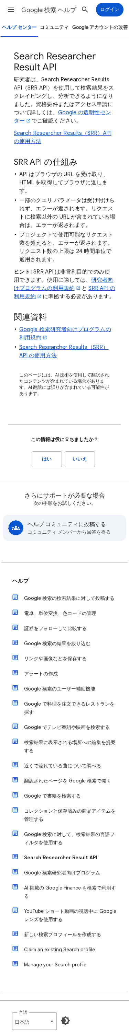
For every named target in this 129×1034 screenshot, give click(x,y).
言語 (23, 1012)
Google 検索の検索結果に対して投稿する (69, 598)
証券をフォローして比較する (55, 628)
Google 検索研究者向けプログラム (62, 873)
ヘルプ (20, 581)
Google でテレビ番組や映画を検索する (67, 727)
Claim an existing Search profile (59, 949)
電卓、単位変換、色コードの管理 (60, 613)
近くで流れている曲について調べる (62, 766)
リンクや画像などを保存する (55, 658)
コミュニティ (54, 27)
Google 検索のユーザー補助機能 (59, 689)
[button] (11, 9)
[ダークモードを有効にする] (65, 1020)
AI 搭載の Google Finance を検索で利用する (70, 892)
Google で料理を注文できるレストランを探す (69, 708)
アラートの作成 (41, 674)
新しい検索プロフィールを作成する (62, 934)
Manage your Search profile (55, 965)
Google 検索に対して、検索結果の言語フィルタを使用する (69, 838)
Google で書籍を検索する (52, 796)
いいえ (80, 459)
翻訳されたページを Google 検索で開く (67, 781)
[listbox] (34, 1021)
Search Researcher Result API (60, 858)
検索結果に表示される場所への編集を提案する (70, 746)
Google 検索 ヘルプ (48, 10)
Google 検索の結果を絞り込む (57, 643)
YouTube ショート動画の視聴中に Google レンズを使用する (70, 915)
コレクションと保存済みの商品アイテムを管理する (70, 815)
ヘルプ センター (19, 27)
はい (47, 459)
